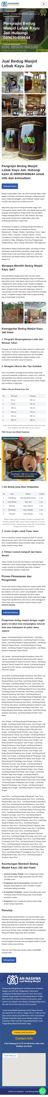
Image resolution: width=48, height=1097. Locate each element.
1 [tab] (4, 477)
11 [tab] (37, 477)
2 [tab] (7, 477)
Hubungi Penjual (9, 186)
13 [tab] (44, 477)
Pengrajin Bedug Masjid (11, 44)
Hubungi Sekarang (10, 612)
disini (27, 589)
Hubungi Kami (9, 960)
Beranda (6, 14)
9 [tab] (31, 477)
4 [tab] (14, 477)
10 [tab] (34, 477)
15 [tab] (26, 480)
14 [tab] (22, 480)
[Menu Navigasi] (43, 4)
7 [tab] (24, 477)
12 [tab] (41, 477)
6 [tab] (21, 477)
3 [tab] (10, 477)
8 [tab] (27, 477)
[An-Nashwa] (10, 4)
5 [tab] (17, 477)
